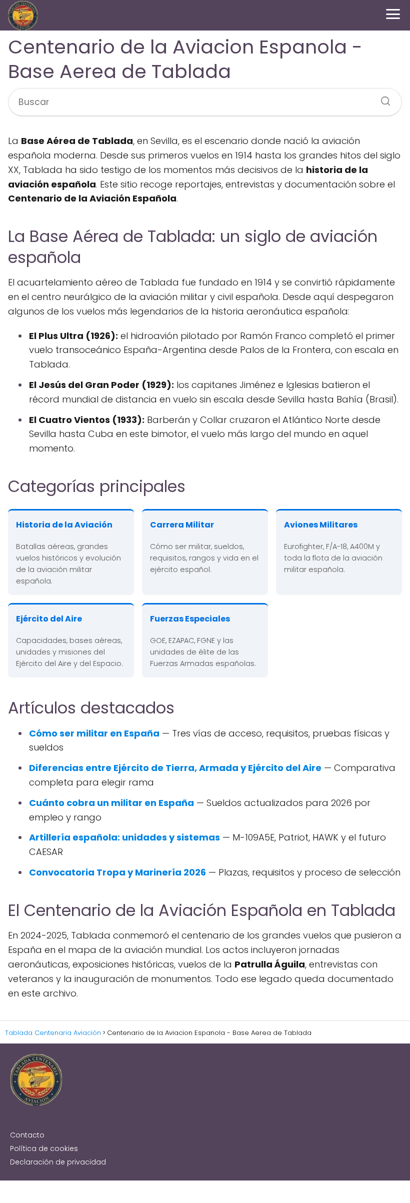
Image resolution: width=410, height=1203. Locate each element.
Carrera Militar (182, 524)
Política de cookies (44, 1149)
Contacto (27, 1135)
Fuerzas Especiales (190, 618)
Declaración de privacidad (58, 1162)
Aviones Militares (321, 524)
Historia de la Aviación (64, 524)
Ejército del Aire (49, 618)
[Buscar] (382, 98)
